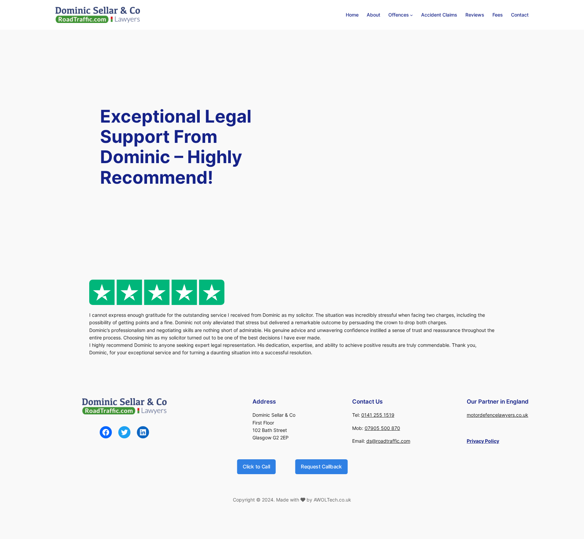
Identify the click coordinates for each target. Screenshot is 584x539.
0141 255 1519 (377, 415)
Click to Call (256, 466)
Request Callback (321, 466)
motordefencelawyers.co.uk (497, 415)
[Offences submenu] (411, 15)
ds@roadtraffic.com (388, 441)
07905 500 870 (382, 428)
